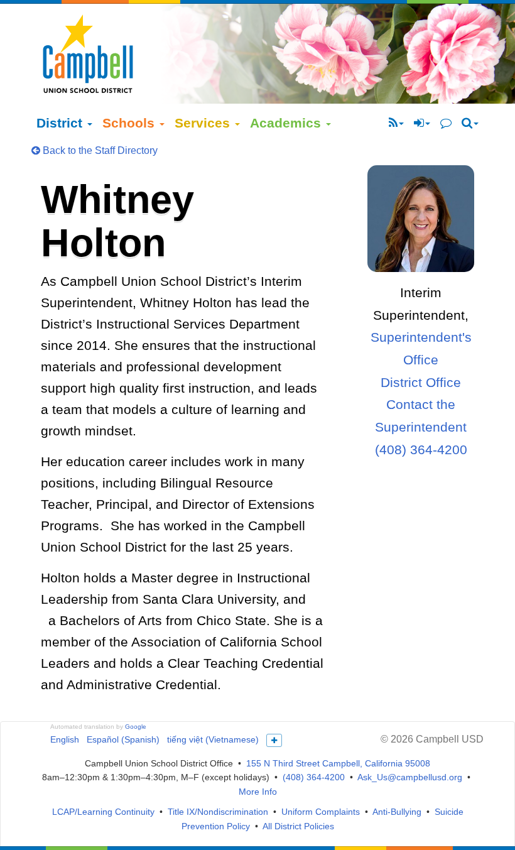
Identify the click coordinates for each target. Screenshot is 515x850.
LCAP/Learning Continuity (103, 812)
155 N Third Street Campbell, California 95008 (338, 763)
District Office (421, 382)
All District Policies (298, 826)
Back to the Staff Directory (99, 150)
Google (135, 726)
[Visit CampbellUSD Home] (88, 53)
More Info (258, 792)
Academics (287, 123)
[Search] (470, 123)
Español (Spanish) (123, 739)
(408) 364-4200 (421, 449)
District (61, 123)
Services (204, 123)
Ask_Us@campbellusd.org (409, 777)
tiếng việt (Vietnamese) (213, 739)
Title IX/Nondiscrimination (218, 812)
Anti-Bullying (396, 812)
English (64, 739)
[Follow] (396, 123)
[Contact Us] (446, 123)
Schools (130, 123)
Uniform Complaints (320, 812)
